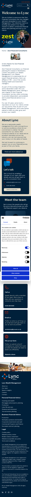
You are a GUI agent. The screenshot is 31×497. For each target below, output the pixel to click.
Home (4, 51)
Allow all (15, 268)
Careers (4, 392)
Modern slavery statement (10, 436)
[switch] (27, 252)
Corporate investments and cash (12, 422)
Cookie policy (6, 432)
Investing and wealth (8, 401)
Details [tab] (15, 222)
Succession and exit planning (10, 426)
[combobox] (22, 5)
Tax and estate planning (9, 411)
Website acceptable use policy (11, 439)
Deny (15, 278)
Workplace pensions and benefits (12, 420)
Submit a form (10, 354)
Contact (4, 394)
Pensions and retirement (9, 409)
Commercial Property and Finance (12, 424)
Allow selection (16, 273)
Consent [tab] (5, 222)
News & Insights (7, 390)
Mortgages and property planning (12, 403)
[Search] (28, 5)
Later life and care (7, 407)
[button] (28, 8)
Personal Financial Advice (11, 398)
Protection (5, 405)
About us (4, 386)
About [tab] (25, 222)
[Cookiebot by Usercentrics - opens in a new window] (22, 218)
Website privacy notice (9, 434)
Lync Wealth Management (11, 383)
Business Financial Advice (11, 415)
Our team (5, 388)
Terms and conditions (8, 441)
